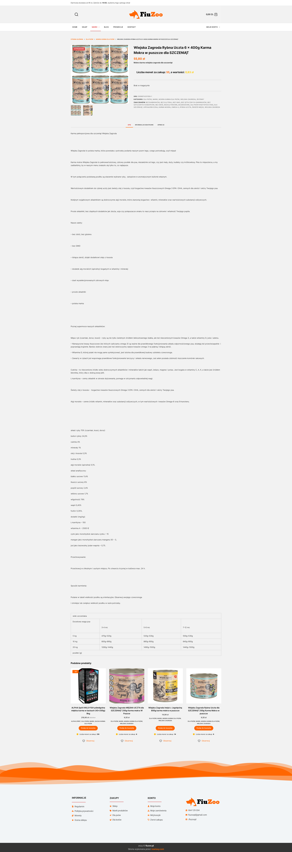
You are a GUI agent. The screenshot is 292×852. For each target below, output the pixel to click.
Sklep (84, 27)
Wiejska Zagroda (188, 99)
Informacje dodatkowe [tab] (144, 125)
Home (74, 27)
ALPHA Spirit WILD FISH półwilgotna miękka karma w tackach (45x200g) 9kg (88, 711)
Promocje (118, 27)
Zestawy (200, 99)
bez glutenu (166, 102)
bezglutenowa (170, 105)
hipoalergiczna (150, 107)
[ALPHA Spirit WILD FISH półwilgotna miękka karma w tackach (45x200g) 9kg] (88, 685)
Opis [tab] (129, 125)
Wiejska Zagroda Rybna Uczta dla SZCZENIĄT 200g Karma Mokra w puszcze (203, 711)
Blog (106, 27)
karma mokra (165, 107)
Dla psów (147, 99)
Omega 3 (175, 107)
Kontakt (132, 27)
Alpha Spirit (76, 721)
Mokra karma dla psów (169, 99)
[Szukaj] (76, 14)
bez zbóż (159, 105)
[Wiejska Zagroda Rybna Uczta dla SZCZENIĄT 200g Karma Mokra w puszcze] (203, 685)
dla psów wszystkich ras (201, 105)
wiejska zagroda (212, 107)
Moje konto (212, 27)
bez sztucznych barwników (194, 102)
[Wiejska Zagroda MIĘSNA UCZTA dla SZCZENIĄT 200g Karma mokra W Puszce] (126, 685)
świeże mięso (198, 107)
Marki (94, 27)
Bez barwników (153, 102)
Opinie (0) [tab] (161, 125)
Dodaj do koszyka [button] (88, 728)
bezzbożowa (184, 105)
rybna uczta (185, 107)
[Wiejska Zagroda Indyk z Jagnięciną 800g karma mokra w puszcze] (165, 685)
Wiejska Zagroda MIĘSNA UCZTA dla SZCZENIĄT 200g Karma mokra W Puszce (127, 711)
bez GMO (176, 102)
